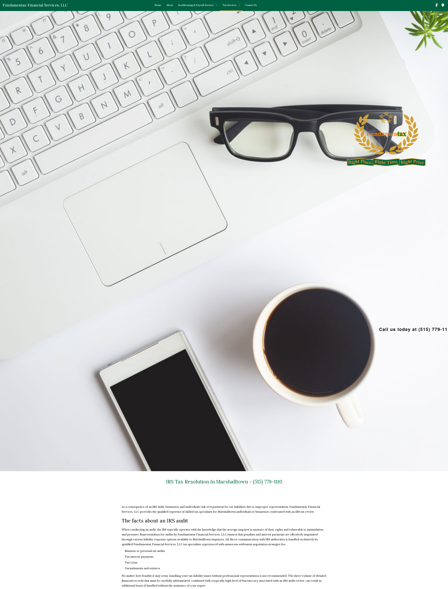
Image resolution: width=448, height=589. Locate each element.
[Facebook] (436, 5)
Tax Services (229, 5)
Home (158, 5)
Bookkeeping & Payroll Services (196, 5)
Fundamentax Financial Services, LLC (35, 5)
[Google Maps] (442, 5)
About (169, 5)
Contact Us (251, 5)
